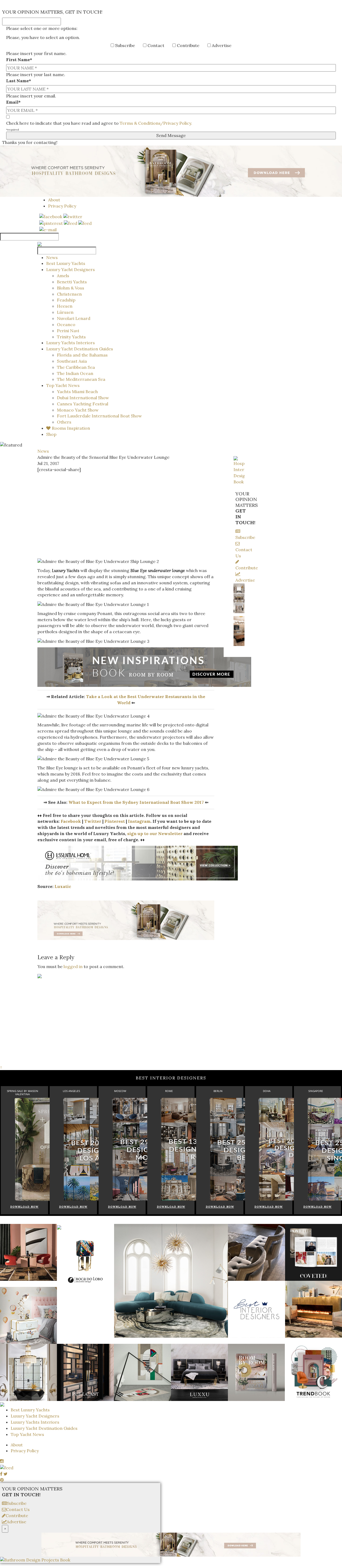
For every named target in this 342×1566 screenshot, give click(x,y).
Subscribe (124, 45)
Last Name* (18, 80)
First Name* (19, 59)
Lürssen (65, 312)
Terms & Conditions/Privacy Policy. (156, 123)
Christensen (69, 294)
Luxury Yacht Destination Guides (79, 348)
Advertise (221, 45)
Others (64, 422)
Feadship (66, 300)
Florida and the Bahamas (82, 355)
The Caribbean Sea (76, 367)
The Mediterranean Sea (81, 379)
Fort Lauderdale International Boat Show (99, 415)
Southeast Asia (72, 361)
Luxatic (63, 886)
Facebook (71, 821)
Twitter (92, 821)
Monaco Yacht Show (78, 410)
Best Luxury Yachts (65, 263)
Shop (51, 434)
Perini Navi (68, 330)
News (52, 257)
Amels (63, 275)
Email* (13, 102)
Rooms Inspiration (71, 428)
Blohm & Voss (70, 288)
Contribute (187, 45)
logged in (73, 966)
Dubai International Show (83, 397)
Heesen (64, 306)
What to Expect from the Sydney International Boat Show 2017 (136, 802)
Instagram (139, 821)
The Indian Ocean (75, 373)
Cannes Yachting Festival (82, 403)
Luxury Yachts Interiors (70, 342)
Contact (155, 45)
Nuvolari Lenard (73, 318)
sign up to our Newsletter (154, 833)
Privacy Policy (62, 206)
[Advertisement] (125, 515)
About (54, 199)
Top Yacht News (63, 385)
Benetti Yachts (72, 281)
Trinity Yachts (71, 336)
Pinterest (114, 821)
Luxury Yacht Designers (70, 269)
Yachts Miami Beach (77, 391)
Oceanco (66, 324)
